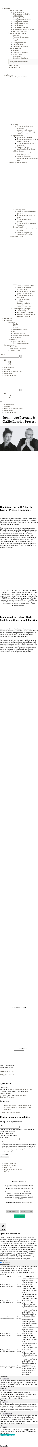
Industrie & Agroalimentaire (17, 77)
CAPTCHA (4, 1155)
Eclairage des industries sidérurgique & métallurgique (26, 131)
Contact (17, 1113)
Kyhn (9, 635)
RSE (14, 326)
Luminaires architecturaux (17, 33)
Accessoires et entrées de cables (23, 29)
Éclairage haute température (22, 20)
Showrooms (12, 339)
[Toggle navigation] (1, 401)
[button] (5, 360)
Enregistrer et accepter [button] (7, 1435)
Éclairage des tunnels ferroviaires (24, 220)
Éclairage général (18, 12)
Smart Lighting (13, 65)
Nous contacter (9, 367)
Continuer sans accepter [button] (12, 1211)
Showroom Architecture (21, 343)
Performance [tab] (4, 1388)
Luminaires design (14, 48)
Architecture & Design (16, 236)
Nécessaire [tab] (3, 1261)
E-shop (2, 354)
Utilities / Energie (18, 151)
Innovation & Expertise (20, 330)
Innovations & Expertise (12, 1105)
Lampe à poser (17, 54)
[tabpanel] (19, 1321)
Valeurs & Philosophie (17, 1107)
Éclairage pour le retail (24, 307)
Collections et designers (20, 46)
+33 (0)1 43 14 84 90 (7, 1075)
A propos (11, 322)
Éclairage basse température (22, 18)
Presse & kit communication (13, 371)
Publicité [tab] (3, 1412)
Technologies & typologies (22, 309)
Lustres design (21, 310)
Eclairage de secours (19, 43)
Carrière (7, 369)
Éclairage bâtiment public (25, 286)
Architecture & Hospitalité (17, 349)
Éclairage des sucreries (24, 137)
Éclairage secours (18, 25)
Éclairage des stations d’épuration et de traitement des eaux (27, 158)
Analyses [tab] (3, 1400)
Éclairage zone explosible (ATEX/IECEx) (21, 15)
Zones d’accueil (18, 227)
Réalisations (8, 318)
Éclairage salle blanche (20, 27)
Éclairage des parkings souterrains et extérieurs (25, 233)
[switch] (1, 1378)
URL (1, 1125)
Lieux (15, 284)
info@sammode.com (7, 1071)
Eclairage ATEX (22, 134)
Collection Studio (14, 351)
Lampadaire (17, 56)
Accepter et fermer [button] (19, 1216)
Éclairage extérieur (19, 39)
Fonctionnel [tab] (4, 1377)
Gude (15, 635)
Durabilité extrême (14, 67)
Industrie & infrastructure (16, 347)
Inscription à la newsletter (21, 335)
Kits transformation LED (25, 312)
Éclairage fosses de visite (21, 23)
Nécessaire (6, 1263)
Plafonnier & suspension (21, 37)
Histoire (15, 324)
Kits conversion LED (20, 31)
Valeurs (15, 328)
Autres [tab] (2, 1425)
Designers (10, 1097)
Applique (16, 35)
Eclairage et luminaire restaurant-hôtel (24, 289)
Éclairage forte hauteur (20, 22)
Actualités (11, 331)
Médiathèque (8, 373)
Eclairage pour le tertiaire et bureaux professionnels (26, 292)
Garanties (11, 1113)
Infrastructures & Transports (17, 162)
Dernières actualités (19, 333)
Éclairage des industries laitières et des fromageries (27, 140)
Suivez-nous (17, 337)
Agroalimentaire (18, 136)
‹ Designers (21, 1047)
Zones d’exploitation (19, 210)
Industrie (15, 124)
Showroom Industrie (19, 341)
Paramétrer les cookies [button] (26, 1211)
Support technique (10, 375)
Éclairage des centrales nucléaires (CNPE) (24, 154)
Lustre (15, 41)
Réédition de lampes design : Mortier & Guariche (26, 315)
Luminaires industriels (15, 10)
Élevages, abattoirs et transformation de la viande (26, 148)
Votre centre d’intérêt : (8, 1133)
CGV (6, 1113)
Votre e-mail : (5, 1137)
